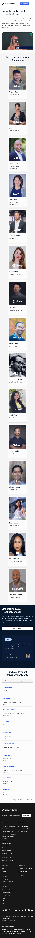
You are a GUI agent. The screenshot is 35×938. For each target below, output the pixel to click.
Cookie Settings (6, 918)
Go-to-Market (5, 848)
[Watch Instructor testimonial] (17, 41)
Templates (4, 873)
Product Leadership (7, 850)
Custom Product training (24, 828)
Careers (4, 900)
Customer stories (22, 831)
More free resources (7, 881)
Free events (5, 879)
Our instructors (6, 895)
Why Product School (7, 890)
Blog (3, 868)
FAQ (3, 903)
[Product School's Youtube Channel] (16, 910)
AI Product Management (8, 826)
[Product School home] (8, 4)
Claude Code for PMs (7, 831)
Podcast (4, 871)
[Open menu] (31, 3)
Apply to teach (6, 898)
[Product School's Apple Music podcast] (29, 910)
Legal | (4, 916)
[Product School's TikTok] (13, 910)
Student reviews (6, 892)
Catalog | (4, 929)
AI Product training (23, 826)
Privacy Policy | (19, 916)
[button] (17, 628)
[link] (24, 3)
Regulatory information (8, 926)
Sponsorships (21, 875)
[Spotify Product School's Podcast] (26, 910)
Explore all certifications (8, 857)
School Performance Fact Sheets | (16, 929)
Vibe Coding (5, 828)
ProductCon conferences (25, 868)
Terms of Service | (28, 916)
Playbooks (4, 876)
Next (28, 799)
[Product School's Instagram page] (9, 910)
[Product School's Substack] (32, 910)
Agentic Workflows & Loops (9, 834)
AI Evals (4, 841)
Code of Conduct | (10, 916)
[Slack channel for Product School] (3, 910)
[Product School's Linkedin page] (6, 910)
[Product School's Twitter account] (19, 910)
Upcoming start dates (7, 860)
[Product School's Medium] (22, 910)
